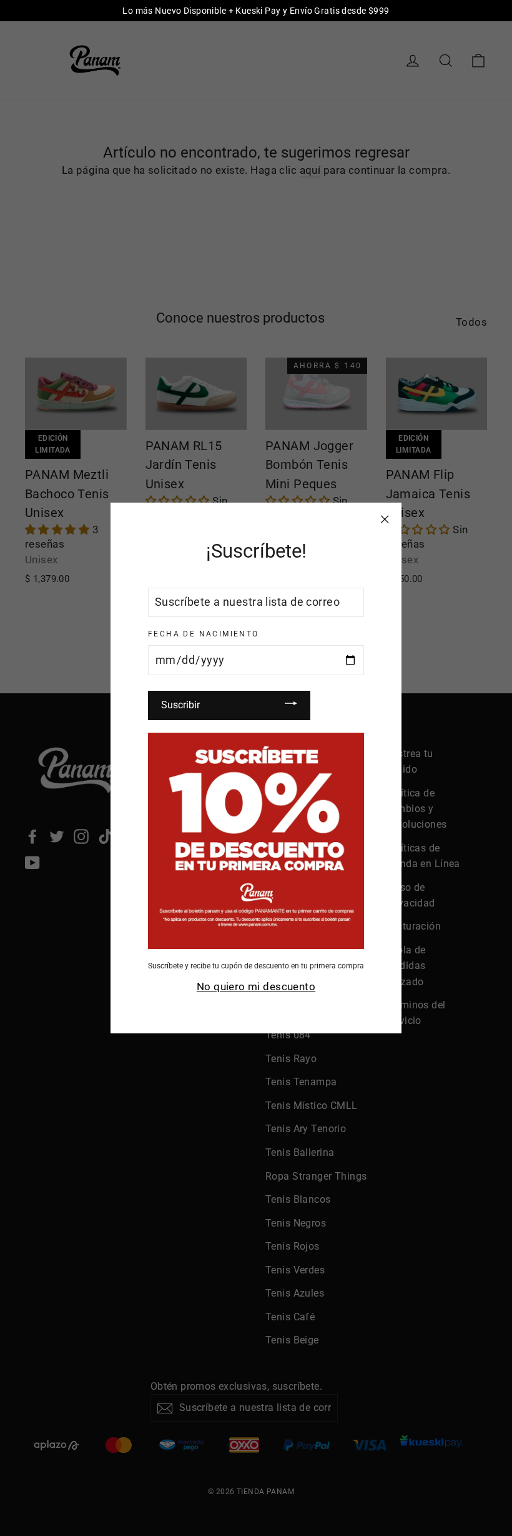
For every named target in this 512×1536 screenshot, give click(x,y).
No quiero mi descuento (256, 986)
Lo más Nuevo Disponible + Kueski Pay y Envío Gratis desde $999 (255, 11)
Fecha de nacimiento (203, 634)
